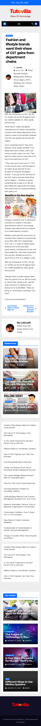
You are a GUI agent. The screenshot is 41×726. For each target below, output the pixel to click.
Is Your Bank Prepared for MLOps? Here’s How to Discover (19, 661)
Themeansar (20, 722)
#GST (28, 80)
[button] (32, 24)
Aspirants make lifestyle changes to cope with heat (19, 407)
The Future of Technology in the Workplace (16, 637)
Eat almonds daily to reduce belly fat (13, 308)
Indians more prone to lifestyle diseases (28, 309)
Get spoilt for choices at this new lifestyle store (19, 383)
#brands (17, 74)
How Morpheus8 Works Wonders (17, 462)
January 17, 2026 (14, 640)
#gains (22, 80)
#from (16, 80)
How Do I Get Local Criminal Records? (19, 483)
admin (21, 365)
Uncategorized (11, 608)
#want (21, 86)
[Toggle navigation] (19, 23)
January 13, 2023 (14, 688)
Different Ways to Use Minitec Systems (20, 449)
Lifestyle (9, 35)
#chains (24, 74)
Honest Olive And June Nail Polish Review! (19, 360)
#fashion (28, 77)
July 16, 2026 (12, 617)
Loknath (19, 67)
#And (30, 70)
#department (19, 77)
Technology (10, 631)
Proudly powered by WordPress (13, 719)
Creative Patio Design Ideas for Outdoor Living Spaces (20, 613)
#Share (28, 83)
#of (23, 83)
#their (16, 86)
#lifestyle (17, 83)
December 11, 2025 (14, 664)
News (7, 679)
